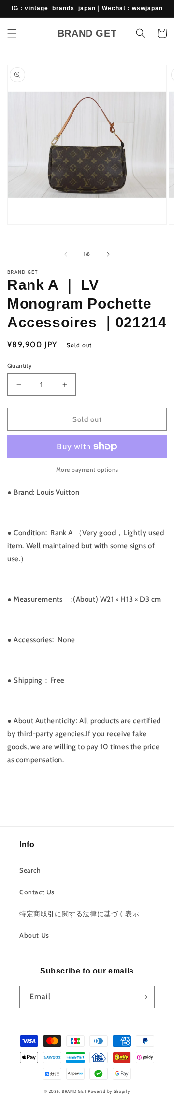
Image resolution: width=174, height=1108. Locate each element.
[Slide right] (108, 254)
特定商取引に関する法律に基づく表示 (79, 913)
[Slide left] (65, 254)
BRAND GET (74, 1091)
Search (30, 870)
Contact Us (37, 892)
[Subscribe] (143, 997)
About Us (34, 935)
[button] (12, 33)
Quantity (19, 365)
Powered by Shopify (109, 1091)
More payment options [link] (87, 469)
